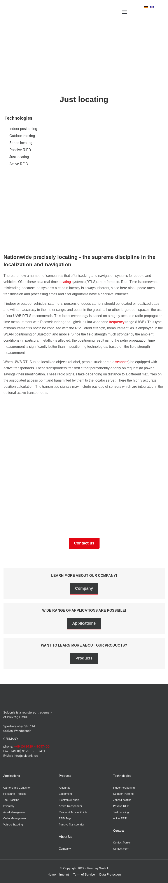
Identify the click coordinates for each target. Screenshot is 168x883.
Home (51, 874)
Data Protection (110, 874)
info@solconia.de (26, 755)
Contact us (84, 543)
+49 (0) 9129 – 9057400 (32, 746)
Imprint (64, 874)
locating (65, 282)
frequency (116, 322)
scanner (121, 362)
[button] (124, 12)
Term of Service (84, 874)
